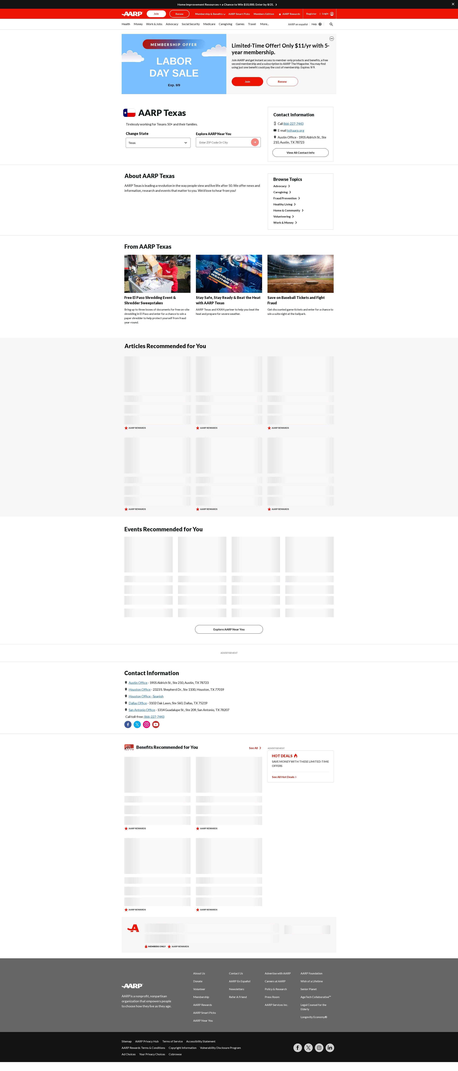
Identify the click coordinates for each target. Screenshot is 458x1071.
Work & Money (283, 222)
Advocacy (280, 186)
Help (314, 24)
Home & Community (286, 210)
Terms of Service (172, 1041)
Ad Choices (129, 1054)
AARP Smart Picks (239, 13)
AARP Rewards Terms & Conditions (143, 1047)
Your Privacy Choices (152, 1054)
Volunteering (282, 216)
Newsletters (236, 989)
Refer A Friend (238, 997)
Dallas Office (138, 703)
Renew (282, 81)
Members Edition (264, 13)
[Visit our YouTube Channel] (155, 724)
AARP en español (298, 24)
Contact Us (236, 973)
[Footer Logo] (147, 986)
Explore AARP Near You (213, 134)
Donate (197, 981)
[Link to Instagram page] (146, 724)
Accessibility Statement (200, 1041)
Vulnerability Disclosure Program (220, 1047)
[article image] (157, 291)
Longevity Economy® (314, 1017)
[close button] (332, 39)
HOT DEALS (282, 756)
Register (311, 13)
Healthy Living (282, 204)
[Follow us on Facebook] (127, 724)
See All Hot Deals (283, 777)
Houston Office (140, 689)
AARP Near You (203, 1020)
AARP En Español (239, 981)
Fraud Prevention (285, 198)
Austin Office (138, 683)
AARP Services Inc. (276, 1004)
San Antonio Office (142, 710)
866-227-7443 (293, 124)
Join (247, 81)
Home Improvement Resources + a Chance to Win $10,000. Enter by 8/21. (225, 4)
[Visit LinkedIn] (330, 1047)
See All (253, 748)
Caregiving (280, 192)
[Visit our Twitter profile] (137, 724)
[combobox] (228, 142)
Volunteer (199, 989)
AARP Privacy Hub (147, 1041)
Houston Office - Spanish (146, 696)
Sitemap (127, 1041)
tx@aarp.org (295, 130)
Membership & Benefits (209, 13)
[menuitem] (126, 25)
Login (325, 13)
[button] (331, 24)
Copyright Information (182, 1047)
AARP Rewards (291, 13)
